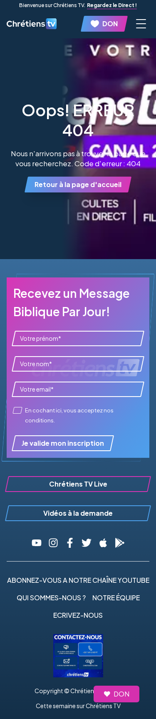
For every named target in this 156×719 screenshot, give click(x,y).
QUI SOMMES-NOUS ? (51, 597)
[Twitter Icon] (87, 543)
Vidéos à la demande (78, 513)
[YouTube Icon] (37, 543)
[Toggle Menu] (141, 24)
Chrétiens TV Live (78, 483)
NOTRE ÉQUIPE (116, 597)
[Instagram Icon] (53, 543)
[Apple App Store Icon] (103, 543)
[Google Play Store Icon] (120, 543)
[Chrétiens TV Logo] (32, 23)
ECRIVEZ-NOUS (78, 615)
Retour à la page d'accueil (78, 184)
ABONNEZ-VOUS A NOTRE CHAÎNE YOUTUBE (78, 580)
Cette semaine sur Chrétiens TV (78, 705)
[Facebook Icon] (70, 543)
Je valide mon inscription (63, 443)
